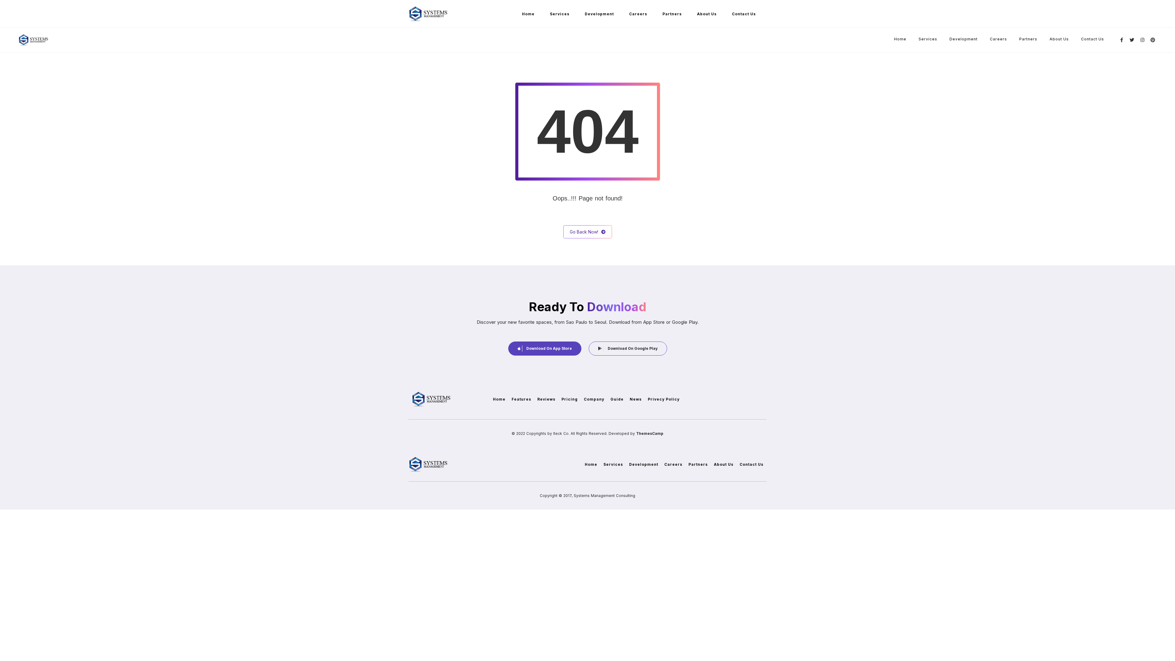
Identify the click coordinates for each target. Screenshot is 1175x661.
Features (521, 399)
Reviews (546, 399)
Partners (672, 14)
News (636, 399)
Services (559, 14)
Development (599, 14)
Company (594, 399)
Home (528, 14)
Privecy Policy (664, 399)
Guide (617, 399)
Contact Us (744, 14)
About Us (707, 14)
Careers (638, 14)
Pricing (569, 399)
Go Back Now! (584, 231)
